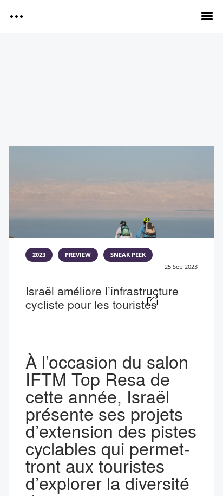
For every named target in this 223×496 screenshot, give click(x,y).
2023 (38, 255)
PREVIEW (78, 255)
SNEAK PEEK (128, 255)
